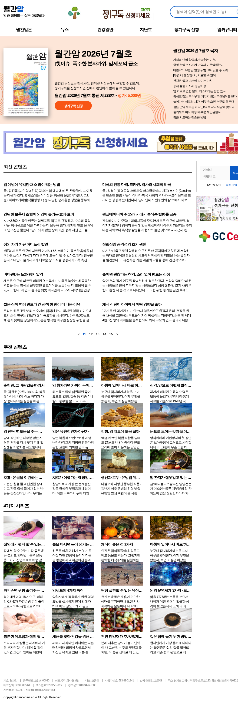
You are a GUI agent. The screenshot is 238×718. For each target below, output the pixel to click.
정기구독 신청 (186, 29)
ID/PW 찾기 (214, 184)
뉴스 (65, 29)
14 (104, 334)
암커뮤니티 (227, 29)
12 (91, 334)
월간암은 (24, 29)
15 (111, 334)
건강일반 (105, 29)
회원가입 (231, 184)
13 (97, 334)
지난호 (146, 29)
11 (84, 334)
